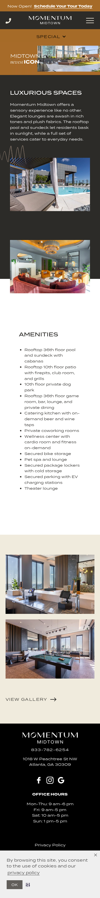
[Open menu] (90, 20)
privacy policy (24, 872)
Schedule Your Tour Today (63, 6)
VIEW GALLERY (27, 699)
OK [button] (14, 884)
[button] (29, 884)
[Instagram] (50, 780)
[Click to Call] (14, 21)
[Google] (61, 780)
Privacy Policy (50, 844)
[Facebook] (39, 780)
